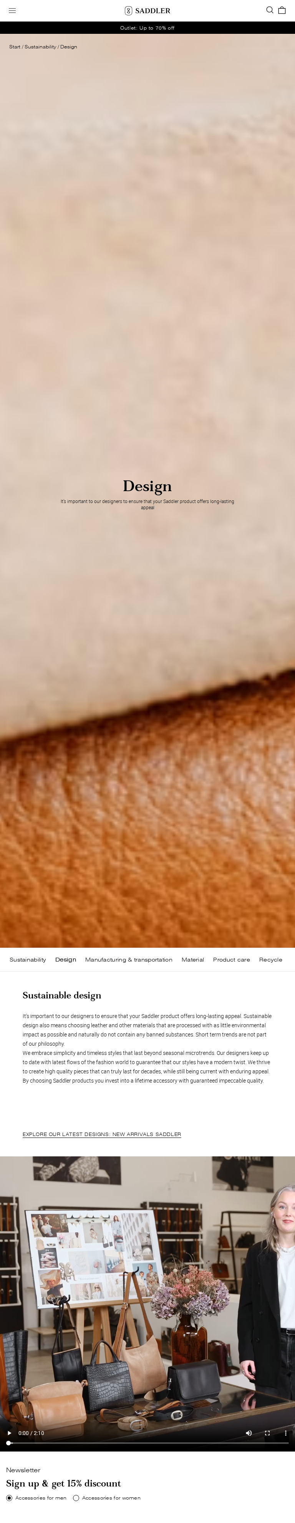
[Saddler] (147, 10)
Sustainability (40, 47)
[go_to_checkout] (282, 10)
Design (68, 47)
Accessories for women (111, 1498)
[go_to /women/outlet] (147, 28)
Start (14, 47)
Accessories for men (41, 1498)
